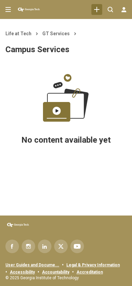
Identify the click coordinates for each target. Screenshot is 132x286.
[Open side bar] (8, 9)
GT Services (56, 33)
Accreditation (89, 272)
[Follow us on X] (61, 246)
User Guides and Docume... (32, 265)
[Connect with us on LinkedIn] (44, 246)
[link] (96, 9)
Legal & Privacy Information (93, 265)
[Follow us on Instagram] (28, 246)
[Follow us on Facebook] (12, 246)
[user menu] (123, 9)
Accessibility (22, 272)
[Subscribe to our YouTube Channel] (77, 246)
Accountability (55, 272)
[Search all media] (110, 9)
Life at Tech (18, 33)
